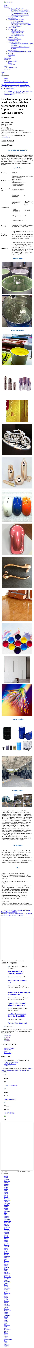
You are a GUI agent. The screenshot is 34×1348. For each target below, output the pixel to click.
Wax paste (10, 53)
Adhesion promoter (13, 40)
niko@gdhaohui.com (10, 1064)
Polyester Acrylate (13, 29)
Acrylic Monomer (13, 50)
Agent (9, 56)
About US (7, 59)
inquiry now (7, 1065)
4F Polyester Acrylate (17, 34)
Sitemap (8, 1070)
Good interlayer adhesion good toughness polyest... (19, 993)
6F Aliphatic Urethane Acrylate (19, 13)
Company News (12, 67)
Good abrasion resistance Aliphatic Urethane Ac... (17, 1004)
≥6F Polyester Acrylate (17, 35)
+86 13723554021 (9, 1113)
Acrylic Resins (12, 18)
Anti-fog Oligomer (16, 26)
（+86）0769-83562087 (11, 1062)
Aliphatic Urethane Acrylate (15, 8)
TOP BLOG (22, 1070)
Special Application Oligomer (16, 19)
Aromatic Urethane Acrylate (15, 16)
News (5, 66)
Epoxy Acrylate (12, 27)
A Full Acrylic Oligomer (14, 39)
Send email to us (5, 137)
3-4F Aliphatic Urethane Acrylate (20, 11)
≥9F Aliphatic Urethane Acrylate (20, 15)
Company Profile (12, 61)
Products (6, 7)
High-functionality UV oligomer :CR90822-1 (16, 972)
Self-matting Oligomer (17, 21)
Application (7, 58)
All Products (14, 1070)
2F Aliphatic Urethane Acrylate (19, 10)
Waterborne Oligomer (14, 42)
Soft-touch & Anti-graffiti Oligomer (21, 24)
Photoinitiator (11, 55)
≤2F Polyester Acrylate (17, 31)
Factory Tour (11, 64)
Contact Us (7, 69)
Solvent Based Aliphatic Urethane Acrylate (19, 51)
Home (6, 5)
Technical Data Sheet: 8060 (17, 1023)
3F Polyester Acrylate (17, 32)
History (10, 63)
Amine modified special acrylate (20, 23)
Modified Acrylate (13, 37)
